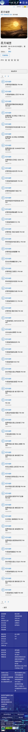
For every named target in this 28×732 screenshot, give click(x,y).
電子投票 (3, 627)
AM (16, 638)
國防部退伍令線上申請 (21, 665)
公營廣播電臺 (4, 675)
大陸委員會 (4, 704)
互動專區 (5, 55)
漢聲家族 (17, 620)
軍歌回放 (3, 654)
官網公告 (3, 645)
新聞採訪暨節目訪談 (20, 657)
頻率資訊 (17, 625)
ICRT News (4, 643)
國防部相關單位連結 (20, 672)
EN (10, 2)
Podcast (3, 641)
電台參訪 (17, 654)
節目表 (3, 616)
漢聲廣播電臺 (2, 2)
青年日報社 (18, 681)
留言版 (16, 663)
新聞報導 (3, 636)
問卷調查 (3, 629)
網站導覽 (21, 717)
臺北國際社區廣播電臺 (7, 677)
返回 (5, 607)
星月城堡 (15, 14)
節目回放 (3, 652)
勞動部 (3, 706)
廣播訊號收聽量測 (19, 659)
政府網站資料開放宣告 (7, 717)
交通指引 (17, 623)
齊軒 (9, 51)
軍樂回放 (3, 657)
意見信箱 (3, 623)
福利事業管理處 (19, 684)
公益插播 (17, 652)
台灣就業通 (4, 708)
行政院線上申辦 (19, 668)
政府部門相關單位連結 (7, 695)
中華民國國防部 (19, 675)
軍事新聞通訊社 (19, 679)
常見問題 (3, 625)
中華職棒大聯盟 (5, 679)
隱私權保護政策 (7, 714)
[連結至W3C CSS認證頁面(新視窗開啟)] (15, 728)
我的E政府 (4, 697)
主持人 (3, 618)
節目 (11, 14)
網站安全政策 (21, 714)
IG (23, 2)
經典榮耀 (3, 614)
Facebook (17, 2)
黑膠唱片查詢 (18, 661)
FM (15, 636)
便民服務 (17, 650)
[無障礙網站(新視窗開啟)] (8, 728)
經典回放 (14, 2)
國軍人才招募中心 (19, 686)
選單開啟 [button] (26, 2)
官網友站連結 (4, 672)
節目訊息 (3, 638)
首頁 (2, 14)
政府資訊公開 (4, 620)
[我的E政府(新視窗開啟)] (3, 729)
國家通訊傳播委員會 (6, 702)
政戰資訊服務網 (19, 677)
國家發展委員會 (5, 699)
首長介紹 (17, 618)
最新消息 (3, 634)
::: (14, 7)
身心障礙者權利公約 (6, 681)
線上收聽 (12, 2)
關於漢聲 (17, 614)
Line (20, 2)
